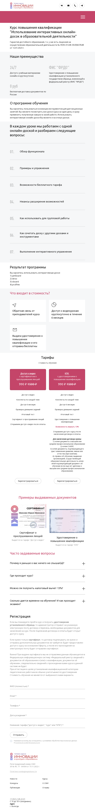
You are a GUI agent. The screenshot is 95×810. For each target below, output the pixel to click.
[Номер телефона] (75, 5)
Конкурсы (14, 783)
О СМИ (45, 783)
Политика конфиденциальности (23, 771)
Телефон (14, 705)
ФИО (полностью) (18, 686)
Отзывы (45, 787)
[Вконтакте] (61, 5)
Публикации (15, 787)
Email (12, 696)
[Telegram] (81, 5)
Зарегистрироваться (28, 481)
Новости (13, 779)
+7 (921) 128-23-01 (17, 799)
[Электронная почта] (68, 5)
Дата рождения (17, 715)
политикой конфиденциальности (27, 743)
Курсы (45, 779)
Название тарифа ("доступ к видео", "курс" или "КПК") (36, 725)
